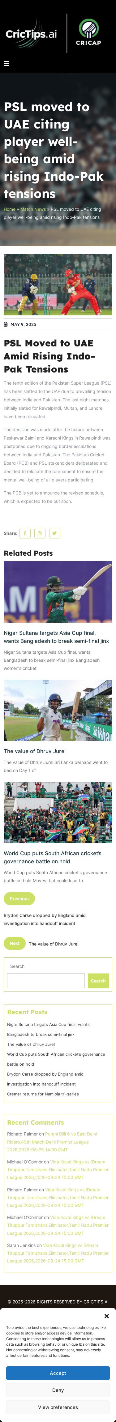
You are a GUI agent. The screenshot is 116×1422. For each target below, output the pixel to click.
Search (17, 966)
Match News (33, 209)
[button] (107, 1315)
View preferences (58, 1407)
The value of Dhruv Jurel (35, 751)
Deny (58, 1390)
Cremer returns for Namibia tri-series (43, 1093)
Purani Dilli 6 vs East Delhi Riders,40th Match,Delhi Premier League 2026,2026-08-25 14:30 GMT (52, 1141)
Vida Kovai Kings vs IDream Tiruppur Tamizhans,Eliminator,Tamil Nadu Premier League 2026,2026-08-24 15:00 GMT (58, 1169)
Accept (58, 1373)
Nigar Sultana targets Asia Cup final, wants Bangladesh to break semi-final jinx (56, 637)
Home (9, 209)
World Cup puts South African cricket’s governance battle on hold (52, 857)
